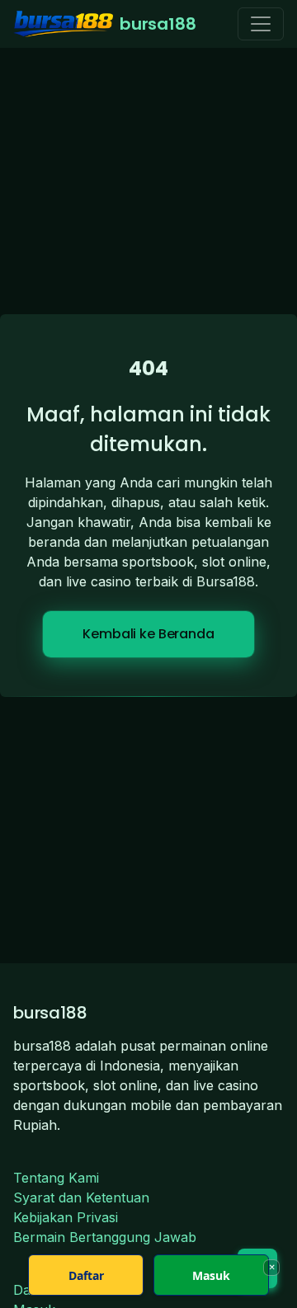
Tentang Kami (56, 1177)
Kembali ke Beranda (148, 633)
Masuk (211, 1275)
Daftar (86, 1275)
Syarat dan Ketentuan (81, 1197)
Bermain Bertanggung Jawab (104, 1237)
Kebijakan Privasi (65, 1217)
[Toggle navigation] (261, 23)
